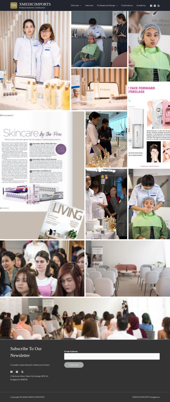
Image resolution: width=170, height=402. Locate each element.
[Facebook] (151, 6)
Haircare (89, 5)
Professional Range (106, 5)
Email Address (71, 351)
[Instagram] (155, 6)
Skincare (75, 5)
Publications (127, 5)
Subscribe (74, 365)
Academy (141, 5)
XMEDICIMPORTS (35, 4)
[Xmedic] (158, 6)
